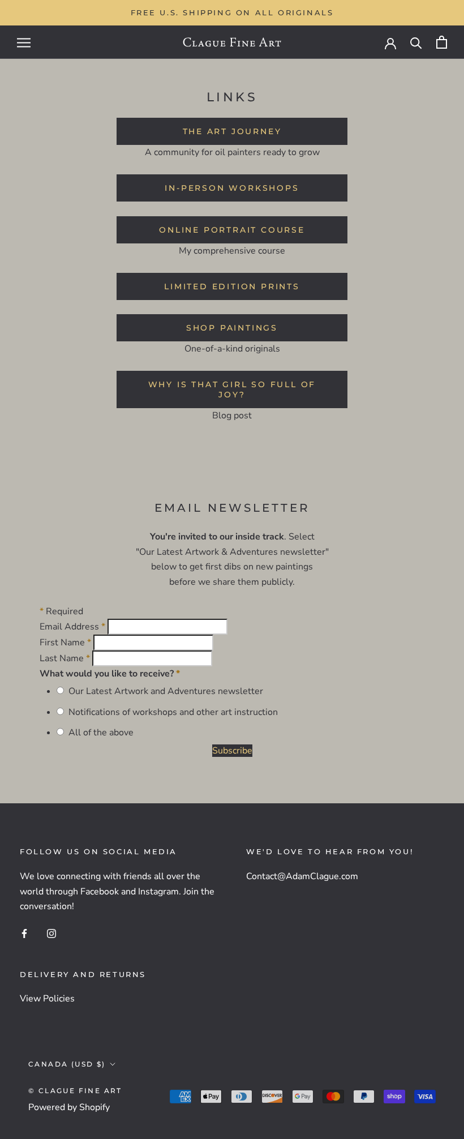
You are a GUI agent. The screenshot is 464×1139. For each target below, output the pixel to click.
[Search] (416, 42)
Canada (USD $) (67, 1064)
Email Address (72, 626)
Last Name (65, 658)
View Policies (47, 998)
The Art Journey (232, 131)
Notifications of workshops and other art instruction (171, 712)
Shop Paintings (232, 328)
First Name (65, 642)
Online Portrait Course (232, 230)
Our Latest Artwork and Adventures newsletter (163, 691)
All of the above (99, 732)
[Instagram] (51, 933)
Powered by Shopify (69, 1107)
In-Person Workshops (232, 188)
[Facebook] (24, 933)
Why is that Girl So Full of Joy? (232, 389)
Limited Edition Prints (232, 286)
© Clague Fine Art (75, 1090)
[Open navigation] (24, 42)
